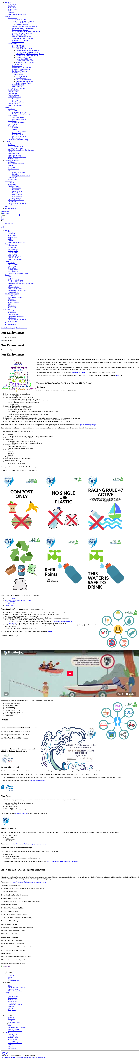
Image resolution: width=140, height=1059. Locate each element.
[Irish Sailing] (5, 211)
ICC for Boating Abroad (15, 148)
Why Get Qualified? (18, 45)
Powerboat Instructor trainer (24, 81)
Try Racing (11, 109)
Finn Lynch (15, 189)
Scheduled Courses (18, 42)
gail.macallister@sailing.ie (88, 425)
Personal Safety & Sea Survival (21, 36)
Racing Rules (12, 121)
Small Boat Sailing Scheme (24, 49)
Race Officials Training (19, 35)
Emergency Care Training (20, 40)
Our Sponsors (12, 205)
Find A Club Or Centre (15, 105)
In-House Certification (19, 136)
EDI (9, 170)
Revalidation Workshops (19, 71)
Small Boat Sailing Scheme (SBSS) (23, 21)
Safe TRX (11, 145)
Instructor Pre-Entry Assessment (21, 67)
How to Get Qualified (18, 47)
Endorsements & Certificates (17, 987)
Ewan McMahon (17, 191)
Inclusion (11, 12)
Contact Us (11, 977)
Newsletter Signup (14, 980)
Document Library (10, 208)
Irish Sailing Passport (14, 97)
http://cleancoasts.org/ (21, 813)
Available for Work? (18, 86)
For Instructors (12, 43)
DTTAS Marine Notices (15, 146)
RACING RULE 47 (11, 603)
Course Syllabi (12, 998)
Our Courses (12, 7)
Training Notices (13, 103)
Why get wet (12, 4)
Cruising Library (13, 158)
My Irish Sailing (9, 224)
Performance (8, 181)
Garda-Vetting (12, 179)
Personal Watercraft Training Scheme (23, 33)
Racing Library (13, 124)
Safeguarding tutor (21, 76)
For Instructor (16, 100)
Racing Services (13, 126)
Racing (7, 107)
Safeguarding (12, 177)
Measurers (15, 127)
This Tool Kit (12, 623)
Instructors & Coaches (15, 1004)
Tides (10, 152)
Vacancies (11, 979)
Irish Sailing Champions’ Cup (21, 114)
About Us (11, 182)
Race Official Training (19, 119)
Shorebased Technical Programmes (22, 38)
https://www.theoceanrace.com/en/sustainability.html (62, 861)
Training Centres (13, 91)
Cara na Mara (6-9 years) (19, 19)
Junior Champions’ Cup (19, 112)
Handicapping (16, 133)
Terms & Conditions (7, 1057)
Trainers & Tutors (17, 74)
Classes (14, 129)
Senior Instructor (17, 64)
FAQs (10, 11)
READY (118, 375)
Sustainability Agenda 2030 (80, 372)
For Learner (15, 98)
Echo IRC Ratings (17, 134)
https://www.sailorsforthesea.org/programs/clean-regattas (29, 844)
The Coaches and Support (16, 200)
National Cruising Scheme (20, 30)
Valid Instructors (17, 66)
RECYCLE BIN (10, 598)
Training (7, 16)
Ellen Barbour (16, 198)
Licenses (11, 165)
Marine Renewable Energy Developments (21, 150)
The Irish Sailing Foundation (17, 203)
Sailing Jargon (12, 9)
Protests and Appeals (18, 122)
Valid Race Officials (18, 117)
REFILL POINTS (10, 602)
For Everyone (12, 18)
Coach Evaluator (21, 78)
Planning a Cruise (13, 153)
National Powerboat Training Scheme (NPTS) (26, 26)
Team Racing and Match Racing (18, 140)
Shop (2, 219)
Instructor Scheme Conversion (21, 69)
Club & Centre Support (12, 160)
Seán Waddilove (17, 194)
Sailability (15, 174)
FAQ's (10, 143)
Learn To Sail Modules (23, 23)
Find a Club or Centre (15, 155)
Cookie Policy (17, 1057)
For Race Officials (13, 90)
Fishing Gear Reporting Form (17, 157)
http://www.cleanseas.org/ (37, 780)
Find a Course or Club (15, 991)
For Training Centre (18, 102)
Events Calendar (13, 110)
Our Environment (13, 169)
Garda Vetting (12, 1001)
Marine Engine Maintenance (24, 59)
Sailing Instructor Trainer (23, 83)
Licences (11, 1006)
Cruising (7, 141)
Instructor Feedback (18, 85)
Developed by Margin (38, 1057)
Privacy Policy (26, 1057)
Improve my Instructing (19, 88)
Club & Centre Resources (16, 164)
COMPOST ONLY (10, 605)
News (6, 206)
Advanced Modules (22, 24)
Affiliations (11, 162)
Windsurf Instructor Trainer (24, 79)
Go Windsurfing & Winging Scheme (23, 28)
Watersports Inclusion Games (21, 176)
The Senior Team (13, 186)
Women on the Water (18, 172)
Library (7, 992)
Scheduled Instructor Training (25, 62)
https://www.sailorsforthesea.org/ (62, 621)
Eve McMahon (16, 188)
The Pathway (12, 201)
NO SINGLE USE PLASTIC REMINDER (18, 600)
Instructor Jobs (16, 73)
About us (11, 975)
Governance (12, 167)
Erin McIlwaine (17, 196)
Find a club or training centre (17, 14)
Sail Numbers (16, 138)
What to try (11, 6)
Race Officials (12, 115)
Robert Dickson (17, 193)
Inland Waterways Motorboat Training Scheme (26, 31)
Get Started (8, 2)
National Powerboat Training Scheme (27, 50)
